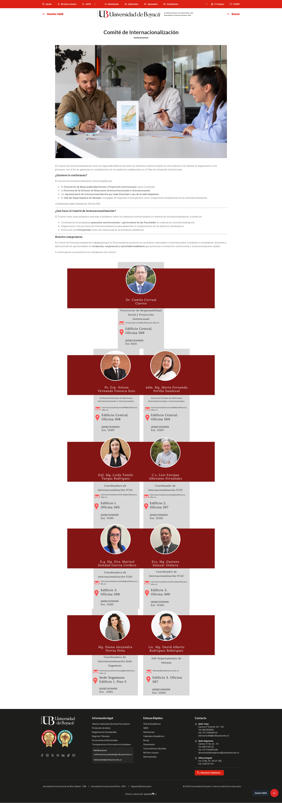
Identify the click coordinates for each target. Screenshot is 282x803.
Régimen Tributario (101, 736)
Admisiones (113, 4)
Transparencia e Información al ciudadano (111, 744)
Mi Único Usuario (151, 753)
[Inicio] (129, 14)
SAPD (88, 4)
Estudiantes (172, 4)
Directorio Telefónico (210, 773)
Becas (146, 740)
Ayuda (49, 4)
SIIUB (145, 728)
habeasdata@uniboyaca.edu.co (108, 760)
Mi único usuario (68, 4)
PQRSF (236, 4)
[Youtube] (57, 755)
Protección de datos (101, 728)
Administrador (150, 757)
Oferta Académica (152, 724)
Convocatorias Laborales (154, 748)
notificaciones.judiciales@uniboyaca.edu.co (113, 754)
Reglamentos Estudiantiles (104, 732)
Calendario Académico (153, 736)
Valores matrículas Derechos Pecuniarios (111, 724)
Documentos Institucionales (105, 740)
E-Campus (219, 4)
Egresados (152, 4)
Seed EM (148, 794)
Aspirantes (133, 4)
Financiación (149, 744)
